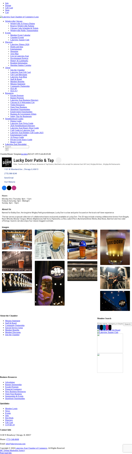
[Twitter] (101, 327)
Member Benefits (12, 330)
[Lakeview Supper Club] (107, 332)
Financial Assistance (13, 389)
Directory (9, 420)
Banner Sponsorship (13, 384)
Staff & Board (11, 323)
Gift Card (9, 422)
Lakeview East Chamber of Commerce (31, 448)
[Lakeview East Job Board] (108, 330)
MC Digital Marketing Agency (12, 450)
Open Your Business (13, 394)
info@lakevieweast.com (15, 444)
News (7, 411)
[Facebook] (98, 327)
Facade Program (11, 387)
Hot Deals (9, 418)
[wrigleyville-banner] (110, 352)
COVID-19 (10, 425)
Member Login (11, 408)
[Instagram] (107, 327)
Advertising (10, 382)
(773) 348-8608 (12, 439)
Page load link (6, 453)
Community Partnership (14, 325)
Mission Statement (12, 321)
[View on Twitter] (9, 190)
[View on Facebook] (4, 190)
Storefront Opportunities (15, 398)
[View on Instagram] (14, 190)
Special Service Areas (14, 328)
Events (8, 413)
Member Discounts (13, 332)
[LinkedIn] (104, 327)
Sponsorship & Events (14, 396)
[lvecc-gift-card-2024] (110, 372)
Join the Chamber (12, 335)
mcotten (24, 154)
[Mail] (110, 327)
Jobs (7, 415)
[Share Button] (58, 160)
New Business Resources (15, 391)
